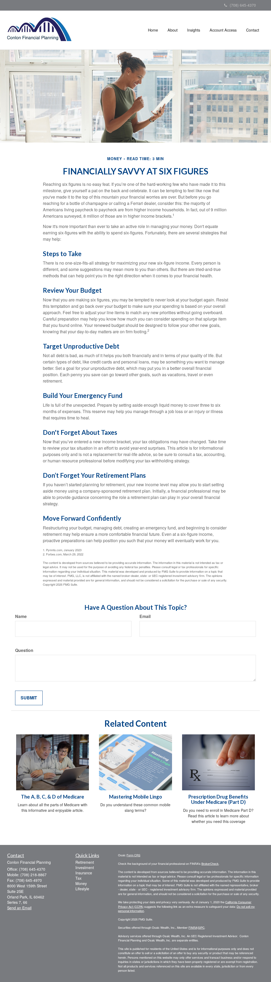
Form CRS (133, 855)
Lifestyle (82, 888)
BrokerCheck (210, 863)
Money (81, 883)
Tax (78, 878)
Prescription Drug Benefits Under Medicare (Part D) (218, 799)
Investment (84, 867)
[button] (172, 30)
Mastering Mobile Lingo (135, 797)
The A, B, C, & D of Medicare (52, 797)
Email (145, 616)
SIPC (201, 927)
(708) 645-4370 (243, 5)
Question (24, 650)
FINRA (192, 927)
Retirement (84, 862)
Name (21, 616)
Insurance (83, 872)
